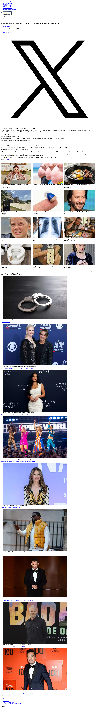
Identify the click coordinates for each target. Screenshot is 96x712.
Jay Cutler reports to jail (5, 322)
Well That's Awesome (7, 3)
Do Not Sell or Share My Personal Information (12, 703)
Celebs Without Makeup (8, 6)
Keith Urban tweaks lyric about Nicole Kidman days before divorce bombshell (17, 368)
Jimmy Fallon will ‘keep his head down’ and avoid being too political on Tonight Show (18, 693)
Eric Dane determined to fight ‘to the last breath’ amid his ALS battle (15, 646)
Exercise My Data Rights (8, 702)
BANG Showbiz (4, 28)
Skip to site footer (12, 1)
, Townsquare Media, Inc (17, 708)
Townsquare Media (7, 698)
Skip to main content (5, 1)
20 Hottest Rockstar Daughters (9, 9)
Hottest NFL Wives (7, 5)
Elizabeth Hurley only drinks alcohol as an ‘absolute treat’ (12, 507)
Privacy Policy (6, 701)
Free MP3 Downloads (7, 8)
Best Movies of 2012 (7, 4)
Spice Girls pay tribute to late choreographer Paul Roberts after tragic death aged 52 (18, 461)
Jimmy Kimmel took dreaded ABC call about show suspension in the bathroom (17, 600)
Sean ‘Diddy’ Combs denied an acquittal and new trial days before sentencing (16, 554)
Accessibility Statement (8, 699)
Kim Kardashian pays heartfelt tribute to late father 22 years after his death (16, 414)
